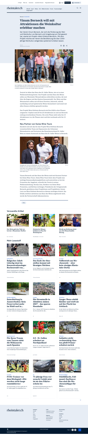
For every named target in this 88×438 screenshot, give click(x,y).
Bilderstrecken (45, 8)
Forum (51, 8)
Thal (34, 236)
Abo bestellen (62, 409)
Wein (24, 202)
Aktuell (28, 8)
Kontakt (60, 417)
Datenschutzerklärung (63, 420)
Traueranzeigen (58, 8)
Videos (36, 8)
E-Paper (20, 2)
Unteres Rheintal (49, 417)
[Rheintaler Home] (14, 8)
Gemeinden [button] (77, 2)
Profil (47, 409)
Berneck (22, 16)
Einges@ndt (29, 10)
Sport (32, 8)
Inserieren (31, 2)
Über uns (25, 2)
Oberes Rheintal (49, 418)
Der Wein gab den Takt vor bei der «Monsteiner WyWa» (16, 230)
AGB (60, 418)
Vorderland (48, 420)
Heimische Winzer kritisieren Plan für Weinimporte (39, 230)
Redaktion (61, 413)
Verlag (60, 415)
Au (7, 236)
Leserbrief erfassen (39, 2)
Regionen (48, 415)
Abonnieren (67, 2)
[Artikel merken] (61, 45)
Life (40, 8)
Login (62, 2)
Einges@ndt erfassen (49, 2)
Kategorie (35, 409)
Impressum (24, 431)
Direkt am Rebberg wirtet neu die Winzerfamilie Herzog (67, 230)
